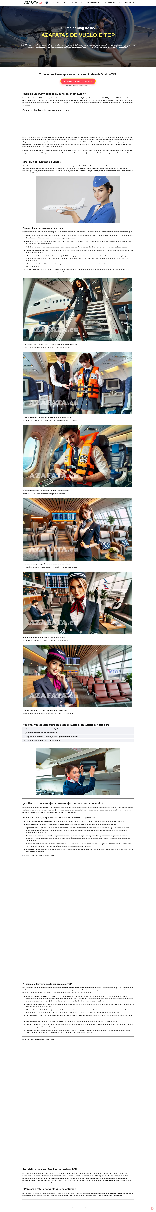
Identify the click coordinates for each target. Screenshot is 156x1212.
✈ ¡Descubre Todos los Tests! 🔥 (78, 81)
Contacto (106, 1207)
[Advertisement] (78, 124)
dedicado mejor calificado (43, 139)
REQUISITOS (110, 1180)
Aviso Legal (89, 1207)
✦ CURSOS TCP (74, 2)
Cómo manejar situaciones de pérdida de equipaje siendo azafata (44, 637)
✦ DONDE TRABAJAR (108, 2)
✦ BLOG (119, 2)
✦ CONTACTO (129, 2)
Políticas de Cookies (79, 1207)
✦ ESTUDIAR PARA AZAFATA (90, 2)
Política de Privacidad (66, 1207)
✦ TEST (52, 2)
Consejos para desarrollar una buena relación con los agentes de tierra (46, 490)
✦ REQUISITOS (61, 2)
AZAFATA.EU (50, 1207)
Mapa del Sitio (98, 1207)
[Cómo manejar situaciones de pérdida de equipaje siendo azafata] (77, 603)
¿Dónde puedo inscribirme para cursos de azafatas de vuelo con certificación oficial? (50, 344)
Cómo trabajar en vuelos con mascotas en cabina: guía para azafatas (45, 710)
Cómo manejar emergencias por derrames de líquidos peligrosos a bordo (46, 564)
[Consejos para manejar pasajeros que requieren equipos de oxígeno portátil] (77, 383)
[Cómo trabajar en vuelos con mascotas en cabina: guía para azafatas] (77, 676)
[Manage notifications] (152, 1208)
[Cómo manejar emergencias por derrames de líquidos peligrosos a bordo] (77, 529)
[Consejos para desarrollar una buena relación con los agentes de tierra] (77, 456)
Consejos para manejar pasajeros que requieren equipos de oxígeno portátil (47, 417)
